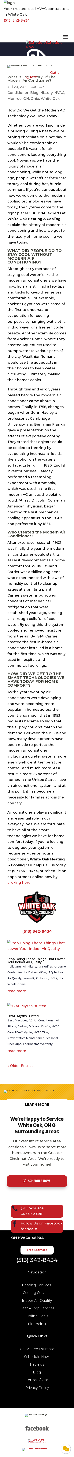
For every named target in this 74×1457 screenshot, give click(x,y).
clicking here (19, 883)
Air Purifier (45, 966)
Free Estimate (37, 1250)
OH (26, 99)
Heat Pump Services (37, 1308)
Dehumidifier (37, 972)
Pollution (42, 978)
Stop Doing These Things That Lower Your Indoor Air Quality (36, 960)
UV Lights (56, 978)
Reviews (37, 1364)
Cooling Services (37, 1293)
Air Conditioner (44, 1020)
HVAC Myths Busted (23, 1016)
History (46, 93)
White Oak (50, 99)
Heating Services (37, 1285)
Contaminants (17, 972)
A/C (34, 87)
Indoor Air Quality (37, 1300)
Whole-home (16, 984)
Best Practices (17, 1020)
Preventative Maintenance (25, 1038)
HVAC (59, 93)
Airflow (22, 1026)
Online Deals (37, 1316)
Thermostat (31, 1044)
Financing (37, 1324)
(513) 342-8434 (17, 20)
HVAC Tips (41, 1032)
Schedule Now (39, 1181)
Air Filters (29, 966)
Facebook (53, 1223)
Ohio (35, 99)
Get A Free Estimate (37, 1349)
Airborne (60, 966)
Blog (34, 93)
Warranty (46, 1044)
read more (16, 991)
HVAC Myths (23, 1032)
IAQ (50, 972)
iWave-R (28, 978)
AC (30, 1020)
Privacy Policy (37, 1388)
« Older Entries (20, 1066)
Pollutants (14, 966)
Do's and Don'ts (39, 1026)
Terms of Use (37, 1380)
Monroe (14, 99)
